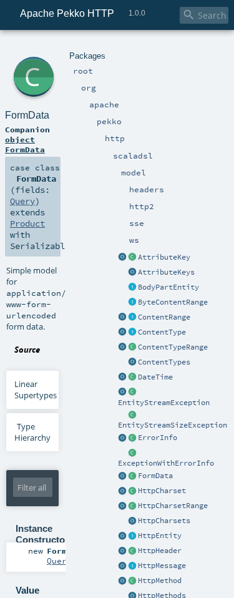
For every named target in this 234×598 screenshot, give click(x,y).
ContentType (162, 332)
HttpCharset (162, 490)
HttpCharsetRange (173, 505)
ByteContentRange (173, 302)
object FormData (25, 144)
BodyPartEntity (168, 287)
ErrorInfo (157, 437)
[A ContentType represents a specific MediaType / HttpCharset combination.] (132, 333)
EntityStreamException (164, 402)
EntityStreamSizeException (172, 425)
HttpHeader (160, 550)
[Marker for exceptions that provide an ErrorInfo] (132, 453)
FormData (155, 475)
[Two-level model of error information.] (132, 438)
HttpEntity (160, 535)
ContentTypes (164, 362)
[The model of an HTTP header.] (132, 551)
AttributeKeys (166, 272)
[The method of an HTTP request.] (132, 581)
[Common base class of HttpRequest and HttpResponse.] (132, 566)
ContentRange (164, 317)
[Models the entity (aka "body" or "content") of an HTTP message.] (132, 536)
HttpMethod (160, 580)
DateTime (155, 377)
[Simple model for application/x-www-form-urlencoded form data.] (132, 476)
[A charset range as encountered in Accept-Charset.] (132, 506)
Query (22, 201)
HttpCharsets (164, 520)
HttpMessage (162, 565)
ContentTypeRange (173, 347)
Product (27, 223)
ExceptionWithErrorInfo (166, 463)
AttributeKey (164, 257)
